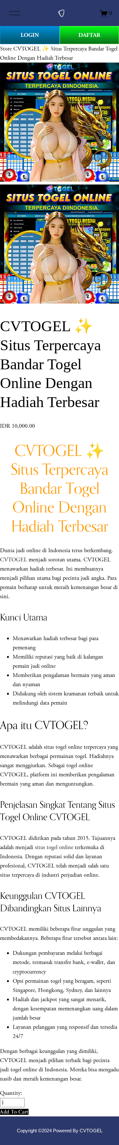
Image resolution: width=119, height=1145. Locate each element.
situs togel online (54, 847)
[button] (14, 1112)
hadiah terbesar (60, 638)
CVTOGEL (13, 559)
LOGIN (30, 35)
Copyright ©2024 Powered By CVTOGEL (59, 1130)
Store (6, 48)
